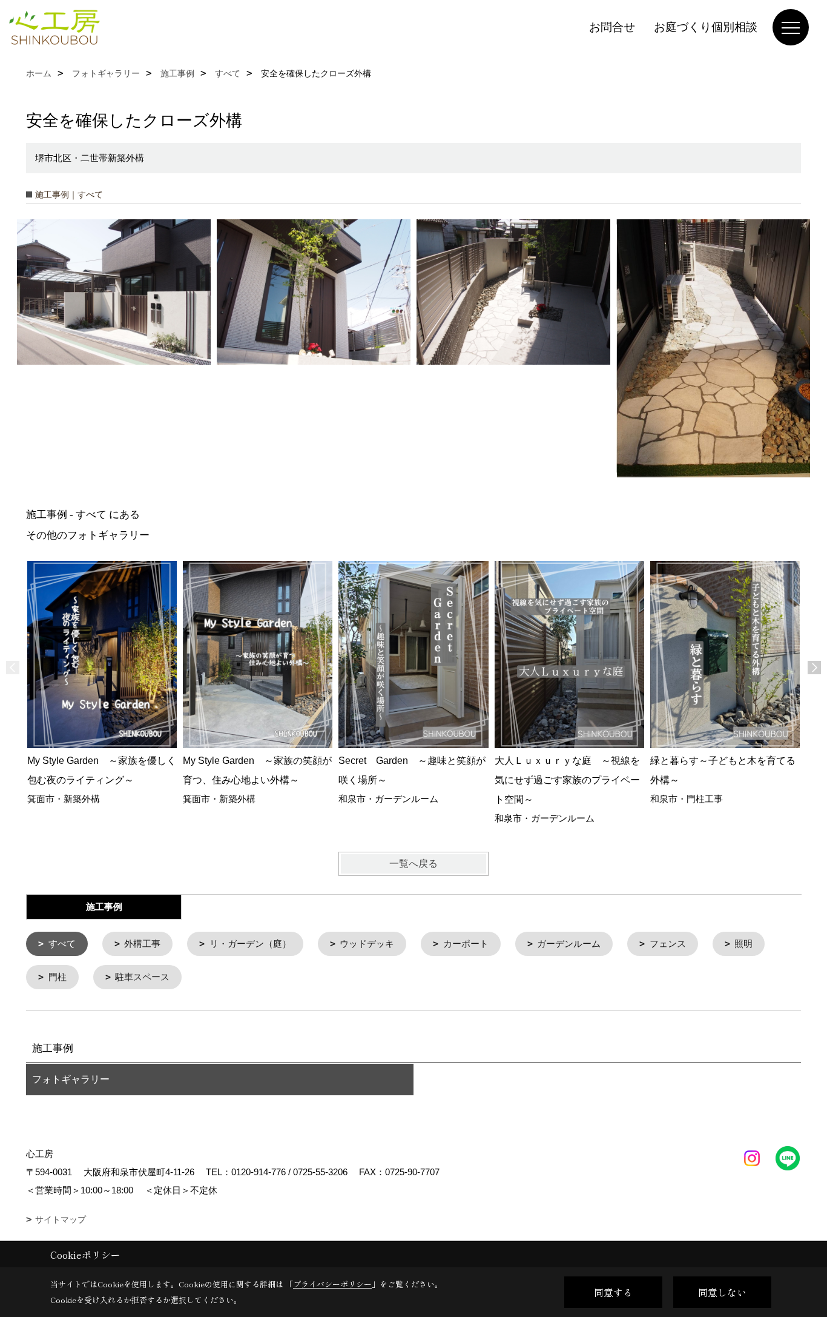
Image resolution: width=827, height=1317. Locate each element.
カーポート (466, 943)
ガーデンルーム (569, 943)
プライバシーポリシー (332, 1284)
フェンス (668, 943)
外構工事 (142, 943)
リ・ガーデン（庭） (250, 943)
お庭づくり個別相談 (705, 27)
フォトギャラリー (71, 1079)
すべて (62, 943)
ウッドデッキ (367, 943)
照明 (743, 943)
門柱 (57, 977)
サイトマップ (60, 1219)
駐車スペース (142, 977)
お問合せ (612, 27)
